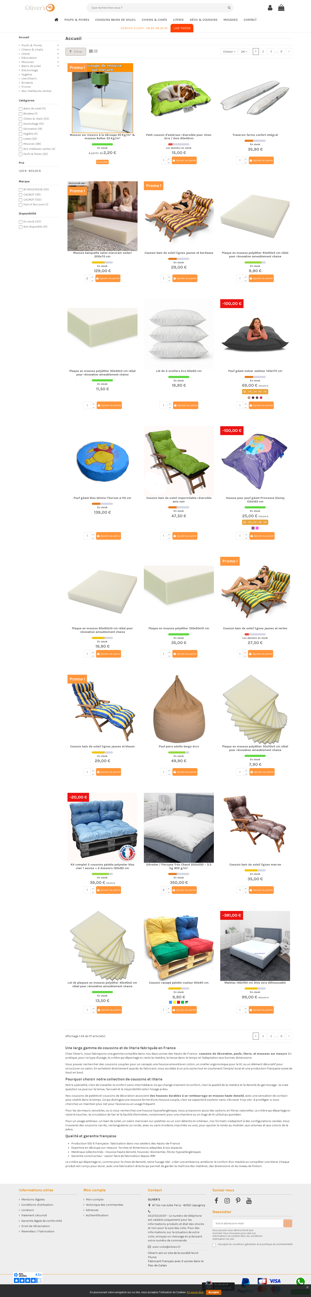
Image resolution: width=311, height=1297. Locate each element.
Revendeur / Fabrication (37, 1231)
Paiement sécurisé (34, 1215)
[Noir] (257, 397)
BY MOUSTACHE (36, 189)
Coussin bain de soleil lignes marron (255, 864)
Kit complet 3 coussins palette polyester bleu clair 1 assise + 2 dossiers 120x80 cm (102, 866)
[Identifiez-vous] (270, 7)
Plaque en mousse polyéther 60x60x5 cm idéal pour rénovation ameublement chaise (255, 254)
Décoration (29, 58)
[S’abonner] (287, 1223)
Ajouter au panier (186, 160)
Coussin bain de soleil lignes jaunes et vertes (255, 628)
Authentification (97, 1215)
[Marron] (253, 397)
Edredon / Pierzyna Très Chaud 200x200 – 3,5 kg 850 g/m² (178, 866)
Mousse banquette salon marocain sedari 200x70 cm (102, 254)
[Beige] (249, 397)
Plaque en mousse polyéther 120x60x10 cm (179, 628)
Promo (26, 87)
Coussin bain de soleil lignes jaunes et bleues (102, 746)
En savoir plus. (195, 1292)
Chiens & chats (32, 49)
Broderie (27, 83)
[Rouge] (261, 397)
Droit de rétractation (35, 1226)
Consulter (102, 161)
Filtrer (77, 51)
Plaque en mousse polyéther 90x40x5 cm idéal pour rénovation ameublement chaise (102, 372)
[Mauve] (253, 528)
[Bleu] (170, 1002)
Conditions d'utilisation (37, 1205)
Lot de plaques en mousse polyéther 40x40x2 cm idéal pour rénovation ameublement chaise (102, 984)
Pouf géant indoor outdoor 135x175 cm (255, 371)
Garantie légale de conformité (41, 1221)
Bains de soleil (31, 66)
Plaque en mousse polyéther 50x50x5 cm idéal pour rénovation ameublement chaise (255, 748)
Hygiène (26, 74)
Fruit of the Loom (35, 204)
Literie (25, 54)
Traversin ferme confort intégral (255, 135)
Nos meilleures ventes (36, 91)
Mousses (27, 62)
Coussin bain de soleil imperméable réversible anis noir (179, 499)
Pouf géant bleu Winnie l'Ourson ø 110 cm (102, 498)
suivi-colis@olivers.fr (166, 1247)
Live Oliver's (29, 78)
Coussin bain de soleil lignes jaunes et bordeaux (178, 253)
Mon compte (94, 1199)
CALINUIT (32, 194)
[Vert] (182, 1002)
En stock (32, 221)
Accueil (24, 37)
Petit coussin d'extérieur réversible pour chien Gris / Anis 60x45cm (178, 136)
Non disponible (35, 226)
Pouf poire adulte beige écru (179, 746)
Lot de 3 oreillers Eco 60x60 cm (179, 371)
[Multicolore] (186, 1002)
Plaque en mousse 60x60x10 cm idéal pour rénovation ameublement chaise (102, 630)
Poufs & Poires (31, 45)
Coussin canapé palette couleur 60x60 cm (179, 982)
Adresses (92, 1210)
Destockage (29, 70)
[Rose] (257, 528)
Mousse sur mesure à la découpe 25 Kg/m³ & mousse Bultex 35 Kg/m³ (102, 136)
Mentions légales (33, 1199)
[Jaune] (174, 1002)
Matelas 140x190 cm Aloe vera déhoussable (255, 982)
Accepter (213, 1292)
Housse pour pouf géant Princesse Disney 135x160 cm (255, 499)
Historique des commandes (104, 1205)
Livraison (27, 1210)
